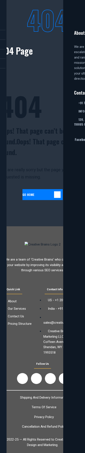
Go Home (28, 194)
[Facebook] (22, 378)
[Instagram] (50, 378)
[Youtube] (36, 378)
